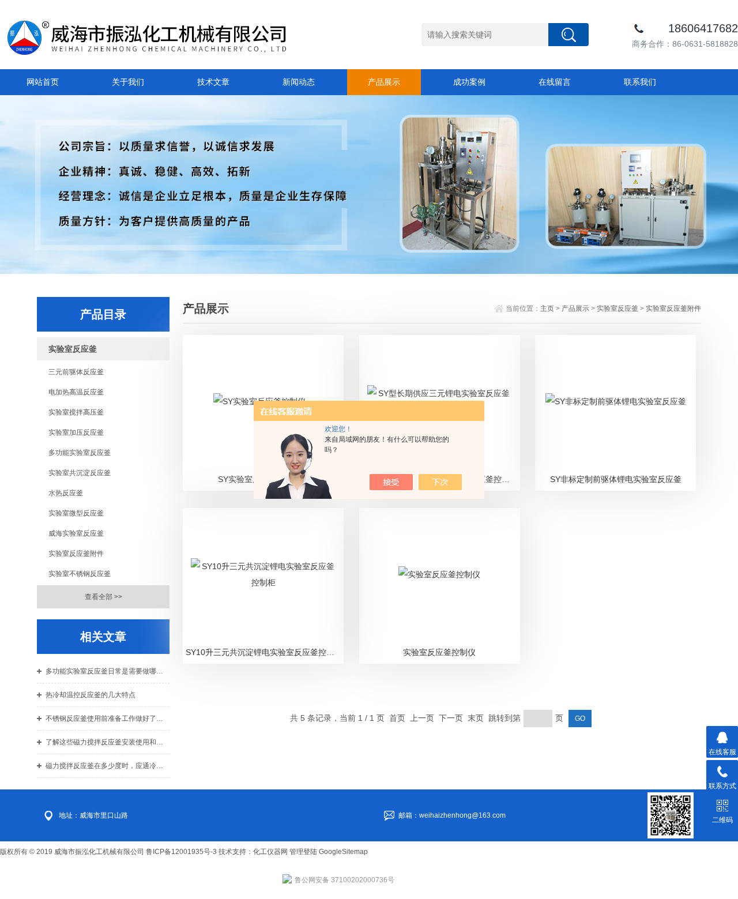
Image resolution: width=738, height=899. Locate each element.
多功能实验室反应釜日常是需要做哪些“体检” (108, 671)
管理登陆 (303, 852)
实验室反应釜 (617, 308)
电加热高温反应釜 (76, 392)
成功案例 (469, 81)
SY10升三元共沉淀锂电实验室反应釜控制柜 (264, 652)
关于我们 (128, 81)
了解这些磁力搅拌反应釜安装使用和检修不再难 (108, 742)
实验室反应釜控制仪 (439, 652)
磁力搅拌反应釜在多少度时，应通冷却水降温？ (108, 766)
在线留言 (555, 81)
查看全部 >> (103, 597)
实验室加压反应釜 (76, 432)
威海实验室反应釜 (76, 533)
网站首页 (43, 81)
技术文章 (213, 81)
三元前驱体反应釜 (76, 372)
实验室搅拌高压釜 (76, 412)
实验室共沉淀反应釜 (79, 473)
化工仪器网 (270, 852)
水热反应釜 (65, 493)
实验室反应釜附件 (76, 554)
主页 (547, 308)
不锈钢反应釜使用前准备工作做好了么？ (108, 718)
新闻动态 (299, 81)
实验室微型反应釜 (76, 513)
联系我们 (640, 81)
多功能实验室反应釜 (79, 453)
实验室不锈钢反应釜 (79, 574)
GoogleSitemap (343, 852)
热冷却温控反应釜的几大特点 (90, 695)
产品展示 (384, 81)
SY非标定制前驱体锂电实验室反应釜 (615, 479)
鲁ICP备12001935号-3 (182, 852)
